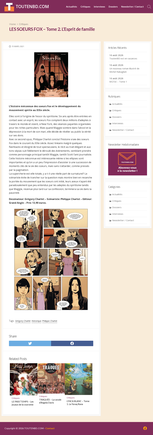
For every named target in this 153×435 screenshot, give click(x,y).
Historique (36, 320)
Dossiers (113, 6)
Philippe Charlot (49, 320)
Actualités (71, 6)
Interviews (99, 6)
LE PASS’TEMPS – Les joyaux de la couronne (23, 403)
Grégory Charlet (23, 320)
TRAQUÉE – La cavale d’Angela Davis (50, 401)
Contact (50, 428)
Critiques (85, 6)
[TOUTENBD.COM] (9, 6)
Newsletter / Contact (132, 6)
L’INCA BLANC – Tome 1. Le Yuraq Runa (78, 402)
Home (12, 24)
